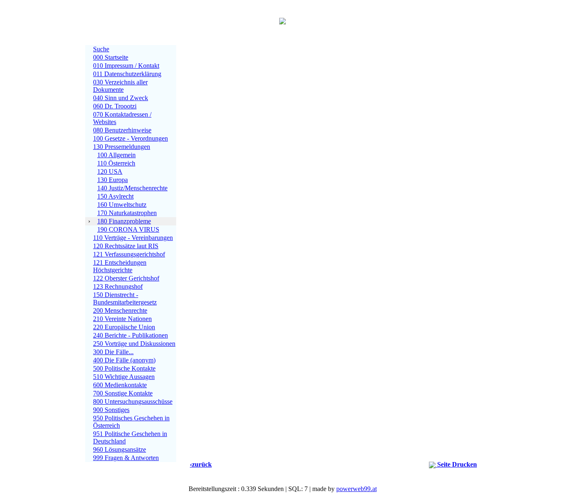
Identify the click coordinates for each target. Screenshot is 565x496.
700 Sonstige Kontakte (123, 393)
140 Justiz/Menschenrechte (132, 188)
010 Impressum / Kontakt (126, 65)
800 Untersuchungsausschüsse (132, 401)
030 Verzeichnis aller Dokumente (120, 86)
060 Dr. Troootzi (114, 106)
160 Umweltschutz (121, 204)
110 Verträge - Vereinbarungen (133, 237)
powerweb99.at (356, 488)
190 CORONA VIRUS (128, 229)
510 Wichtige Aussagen (124, 376)
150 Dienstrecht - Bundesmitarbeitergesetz (125, 298)
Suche (101, 49)
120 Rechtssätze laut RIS (125, 245)
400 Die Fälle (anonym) (124, 360)
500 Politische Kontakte (124, 368)
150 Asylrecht (115, 196)
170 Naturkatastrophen (127, 212)
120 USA (109, 171)
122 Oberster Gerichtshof (126, 278)
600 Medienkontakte (120, 384)
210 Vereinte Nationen (122, 318)
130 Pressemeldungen (121, 146)
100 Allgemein (116, 154)
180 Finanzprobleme (124, 221)
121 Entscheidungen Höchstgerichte (119, 266)
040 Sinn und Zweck (120, 97)
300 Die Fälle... (113, 351)
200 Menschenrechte (120, 310)
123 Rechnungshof (118, 286)
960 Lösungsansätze (119, 449)
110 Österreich (116, 163)
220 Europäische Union (124, 327)
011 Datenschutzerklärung (127, 73)
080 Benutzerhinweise (122, 130)
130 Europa (112, 179)
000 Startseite (110, 57)
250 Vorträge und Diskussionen (134, 343)
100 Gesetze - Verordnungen (130, 138)
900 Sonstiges (111, 409)
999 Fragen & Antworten (126, 457)
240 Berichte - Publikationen (130, 335)
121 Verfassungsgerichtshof (129, 254)
